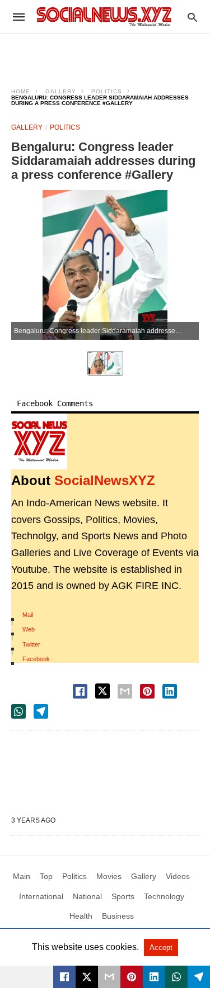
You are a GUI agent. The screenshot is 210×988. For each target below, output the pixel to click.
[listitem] (105, 363)
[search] (192, 17)
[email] (109, 977)
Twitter (31, 644)
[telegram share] (41, 711)
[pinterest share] (147, 691)
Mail (27, 614)
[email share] (125, 691)
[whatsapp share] (18, 711)
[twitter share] (102, 691)
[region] (105, 54)
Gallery (60, 91)
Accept (161, 947)
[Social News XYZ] (104, 16)
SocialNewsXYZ (104, 480)
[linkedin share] (169, 691)
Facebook (36, 659)
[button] (39, 441)
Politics (106, 91)
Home (20, 91)
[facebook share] (80, 691)
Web (28, 629)
